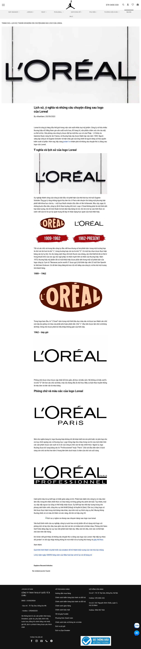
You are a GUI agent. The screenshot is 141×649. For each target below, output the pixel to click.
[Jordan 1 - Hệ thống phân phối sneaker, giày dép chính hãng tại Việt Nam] (70, 5)
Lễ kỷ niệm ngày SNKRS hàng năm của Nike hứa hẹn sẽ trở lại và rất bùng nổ (63, 555)
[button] (3, 5)
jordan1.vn (67, 142)
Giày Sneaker (13, 12)
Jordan (29, 12)
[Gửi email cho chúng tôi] (42, 641)
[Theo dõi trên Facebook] (32, 641)
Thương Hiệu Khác (111, 12)
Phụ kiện (92, 12)
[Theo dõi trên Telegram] (52, 641)
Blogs (129, 12)
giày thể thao (98, 540)
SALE (71, 16)
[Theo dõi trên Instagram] (37, 641)
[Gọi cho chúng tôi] (47, 641)
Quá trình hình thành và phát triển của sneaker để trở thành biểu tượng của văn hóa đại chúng (69, 550)
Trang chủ (6, 23)
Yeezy (43, 12)
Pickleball (58, 12)
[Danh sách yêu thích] (132, 4)
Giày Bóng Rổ (76, 12)
